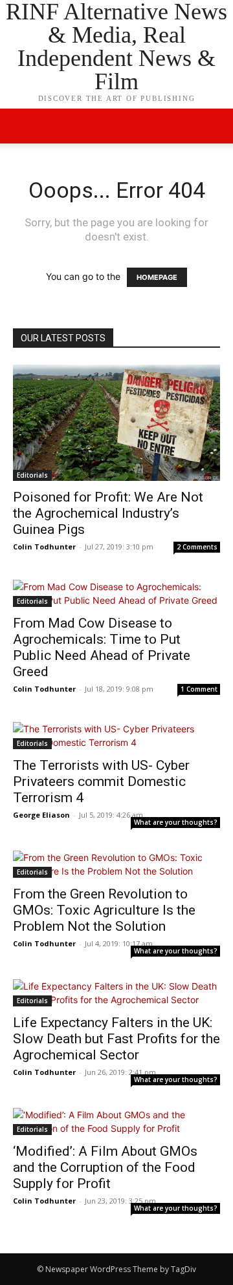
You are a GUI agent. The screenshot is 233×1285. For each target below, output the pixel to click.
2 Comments (197, 546)
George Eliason (41, 815)
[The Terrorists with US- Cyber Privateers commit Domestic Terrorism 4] (116, 735)
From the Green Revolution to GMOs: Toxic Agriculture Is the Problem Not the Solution (104, 910)
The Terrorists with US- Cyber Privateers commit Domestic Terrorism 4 (101, 781)
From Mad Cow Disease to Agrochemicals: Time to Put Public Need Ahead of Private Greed (101, 647)
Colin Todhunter (44, 546)
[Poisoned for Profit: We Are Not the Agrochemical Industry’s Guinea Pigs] (116, 423)
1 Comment (199, 689)
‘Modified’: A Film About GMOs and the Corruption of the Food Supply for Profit (105, 1167)
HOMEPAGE (157, 277)
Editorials (32, 475)
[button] (215, 126)
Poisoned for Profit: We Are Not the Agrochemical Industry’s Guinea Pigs (108, 513)
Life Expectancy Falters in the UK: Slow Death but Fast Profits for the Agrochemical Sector (116, 1039)
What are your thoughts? (175, 822)
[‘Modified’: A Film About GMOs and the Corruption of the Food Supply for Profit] (116, 1121)
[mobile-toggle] (22, 126)
